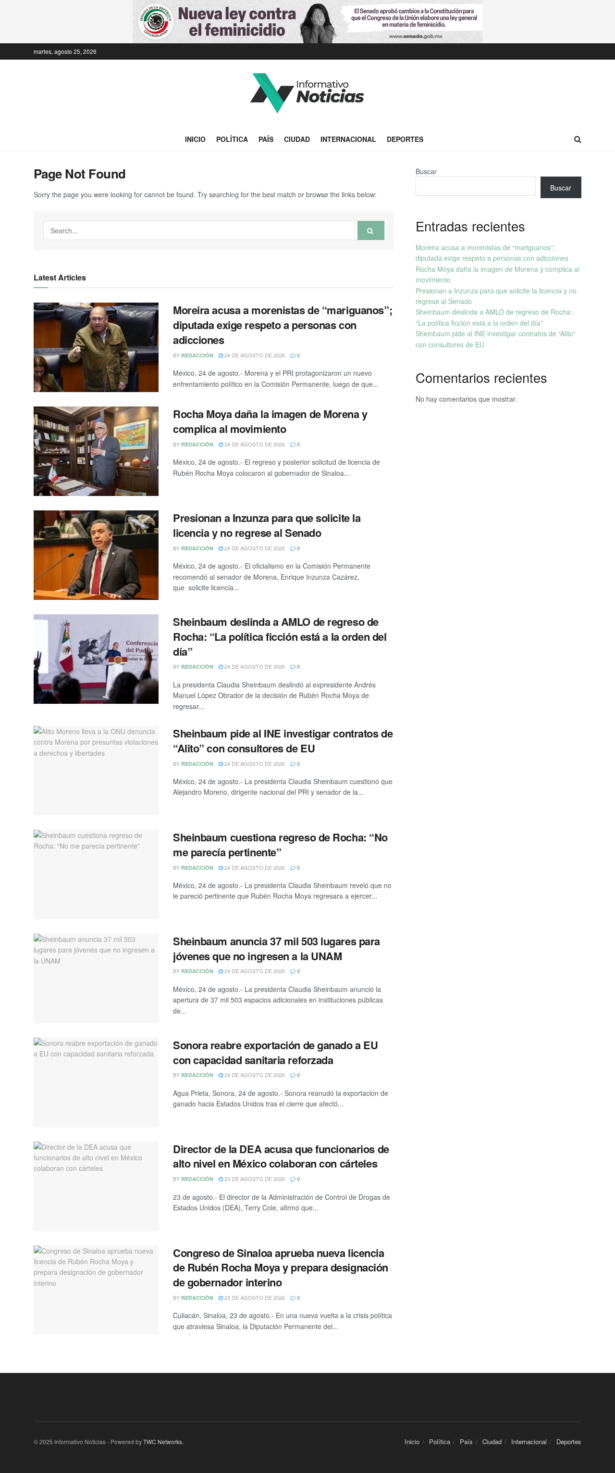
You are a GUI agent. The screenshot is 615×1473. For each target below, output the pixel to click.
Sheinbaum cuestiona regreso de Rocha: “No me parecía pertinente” (280, 844)
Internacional (348, 139)
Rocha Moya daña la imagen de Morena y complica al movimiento (270, 421)
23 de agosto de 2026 (254, 1178)
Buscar (426, 171)
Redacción (197, 355)
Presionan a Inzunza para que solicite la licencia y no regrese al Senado (266, 525)
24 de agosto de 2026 (254, 355)
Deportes (405, 139)
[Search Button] (370, 230)
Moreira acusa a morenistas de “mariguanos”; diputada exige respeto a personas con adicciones (282, 324)
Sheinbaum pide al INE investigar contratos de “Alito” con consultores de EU (283, 740)
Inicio (195, 139)
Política (232, 139)
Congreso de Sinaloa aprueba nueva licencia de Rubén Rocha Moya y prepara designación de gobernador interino (280, 1267)
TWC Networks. (163, 1441)
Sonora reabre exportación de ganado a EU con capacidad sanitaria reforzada (275, 1052)
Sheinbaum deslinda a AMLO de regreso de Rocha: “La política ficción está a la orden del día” (279, 636)
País (265, 139)
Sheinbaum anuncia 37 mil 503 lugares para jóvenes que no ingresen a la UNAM (276, 948)
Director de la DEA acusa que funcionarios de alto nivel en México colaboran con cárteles (281, 1156)
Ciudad (297, 139)
